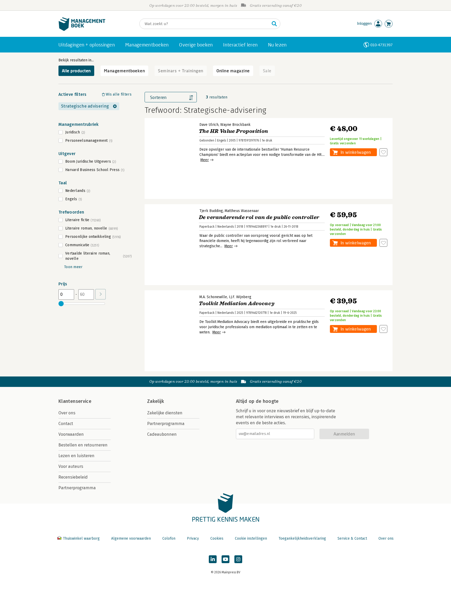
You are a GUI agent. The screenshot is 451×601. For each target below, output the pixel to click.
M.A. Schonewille (213, 297)
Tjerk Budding (211, 211)
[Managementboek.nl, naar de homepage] (81, 29)
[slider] (61, 304)
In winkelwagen (356, 152)
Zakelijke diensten (164, 412)
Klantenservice (74, 401)
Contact (65, 423)
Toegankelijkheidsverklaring (302, 538)
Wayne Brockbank (235, 124)
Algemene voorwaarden (131, 538)
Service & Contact (352, 538)
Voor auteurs (70, 466)
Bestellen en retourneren (83, 445)
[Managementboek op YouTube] (225, 559)
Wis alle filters (119, 94)
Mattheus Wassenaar (242, 211)
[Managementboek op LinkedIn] (213, 559)
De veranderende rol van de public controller (259, 217)
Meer (204, 160)
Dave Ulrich (208, 124)
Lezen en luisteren (76, 455)
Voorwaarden (71, 434)
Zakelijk (155, 401)
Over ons (66, 412)
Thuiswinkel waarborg (81, 538)
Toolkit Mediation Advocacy (236, 303)
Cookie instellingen (251, 538)
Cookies (216, 538)
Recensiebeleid (73, 477)
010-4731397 (381, 45)
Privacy (193, 538)
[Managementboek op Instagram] (238, 559)
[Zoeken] (274, 24)
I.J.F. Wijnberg (240, 297)
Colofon (168, 538)
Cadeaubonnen (162, 434)
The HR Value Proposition (233, 131)
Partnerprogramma (77, 487)
